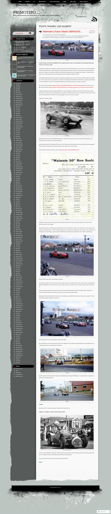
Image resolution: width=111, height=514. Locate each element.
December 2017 (19, 280)
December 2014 (19, 349)
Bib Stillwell (85, 35)
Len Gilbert (61, 37)
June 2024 (18, 132)
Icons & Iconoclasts (55, 1)
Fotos (64, 1)
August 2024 (18, 128)
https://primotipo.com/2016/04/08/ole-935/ (69, 150)
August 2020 (18, 220)
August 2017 (18, 288)
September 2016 (19, 309)
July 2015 (18, 336)
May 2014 (18, 362)
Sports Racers (42, 1)
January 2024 (19, 142)
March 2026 (18, 92)
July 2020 (18, 222)
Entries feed (18, 372)
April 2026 (18, 90)
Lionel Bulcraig (68, 37)
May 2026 (18, 88)
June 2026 (18, 86)
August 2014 (18, 357)
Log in (17, 370)
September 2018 (19, 263)
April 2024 (18, 136)
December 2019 (19, 235)
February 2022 (19, 185)
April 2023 (18, 159)
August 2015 (18, 334)
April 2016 (18, 318)
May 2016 (18, 317)
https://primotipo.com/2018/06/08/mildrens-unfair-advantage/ (66, 85)
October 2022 (19, 170)
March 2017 (18, 298)
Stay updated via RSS (81, 16)
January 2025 (19, 119)
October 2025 (19, 102)
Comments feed (19, 374)
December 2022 (19, 166)
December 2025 (19, 98)
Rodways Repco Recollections (26, 4)
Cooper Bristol (46, 37)
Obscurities (73, 1)
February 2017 (19, 299)
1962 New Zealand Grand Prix (52, 35)
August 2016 (18, 311)
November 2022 (19, 168)
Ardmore (69, 35)
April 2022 (18, 182)
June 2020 (18, 223)
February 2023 (19, 163)
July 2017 (18, 290)
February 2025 (19, 117)
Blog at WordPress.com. (55, 487)
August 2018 (18, 265)
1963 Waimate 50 (63, 35)
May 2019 (18, 248)
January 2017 (19, 301)
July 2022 (18, 176)
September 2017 (19, 286)
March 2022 (18, 183)
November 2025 (19, 100)
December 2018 (19, 258)
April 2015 (18, 341)
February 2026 (19, 94)
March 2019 (18, 252)
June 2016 (18, 315)
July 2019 (18, 244)
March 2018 (18, 275)
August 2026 (18, 83)
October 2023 (19, 147)
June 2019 (18, 246)
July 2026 (18, 85)
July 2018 (18, 267)
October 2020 (19, 216)
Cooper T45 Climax (54, 37)
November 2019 (19, 237)
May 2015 (18, 339)
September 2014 (19, 355)
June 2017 (18, 292)
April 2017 (18, 296)
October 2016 (19, 307)
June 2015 (18, 338)
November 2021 (19, 191)
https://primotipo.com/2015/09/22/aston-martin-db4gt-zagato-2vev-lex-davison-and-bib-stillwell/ (71, 87)
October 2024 (19, 125)
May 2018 (18, 271)
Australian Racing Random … (25, 71)
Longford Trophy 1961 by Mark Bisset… (24, 51)
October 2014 (19, 353)
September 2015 (19, 332)
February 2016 (19, 322)
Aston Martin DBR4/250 (77, 35)
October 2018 (19, 261)
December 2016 (19, 303)
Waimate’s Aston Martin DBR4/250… (63, 31)
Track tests (83, 4)
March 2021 (18, 206)
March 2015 (18, 343)
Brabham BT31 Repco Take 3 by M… (26, 75)
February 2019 (19, 254)
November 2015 (19, 328)
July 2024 (18, 130)
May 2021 (18, 202)
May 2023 (18, 157)
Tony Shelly (75, 37)
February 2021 (19, 208)
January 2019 (19, 256)
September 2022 (19, 172)
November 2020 (19, 214)
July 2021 (18, 199)
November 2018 (19, 260)
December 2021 (19, 189)
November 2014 (19, 351)
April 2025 (18, 113)
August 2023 (18, 151)
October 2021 (19, 193)
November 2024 (19, 123)
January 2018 (19, 279)
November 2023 (19, 145)
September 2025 (19, 104)
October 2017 (19, 284)
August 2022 (18, 174)
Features (27, 1)
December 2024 (19, 121)
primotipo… (26, 12)
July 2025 (18, 107)
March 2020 (18, 229)
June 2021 (18, 201)
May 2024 (18, 134)
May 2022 (18, 180)
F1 (34, 1)
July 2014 (18, 358)
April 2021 (18, 204)
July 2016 (18, 313)
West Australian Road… (22, 61)
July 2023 (18, 153)
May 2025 (18, 111)
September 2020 (19, 218)
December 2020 (19, 212)
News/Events (73, 4)
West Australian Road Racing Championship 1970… (22, 42)
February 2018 (19, 277)
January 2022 (19, 187)
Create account (19, 368)
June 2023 (18, 155)
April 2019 (18, 250)
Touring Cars (21, 6)
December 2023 (19, 144)
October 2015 (19, 330)
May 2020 (18, 225)
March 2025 (18, 115)
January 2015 (19, 347)
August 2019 (18, 242)
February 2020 (19, 231)
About (19, 1)
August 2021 (18, 197)
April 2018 (18, 273)
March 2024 (18, 138)
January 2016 (19, 324)
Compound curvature (61, 4)
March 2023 (18, 161)
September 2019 (19, 241)
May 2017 (18, 294)
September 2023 (19, 149)
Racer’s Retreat (84, 1)
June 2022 (18, 178)
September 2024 (19, 126)
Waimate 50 (80, 37)
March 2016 (18, 320)
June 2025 (18, 109)
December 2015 (19, 326)
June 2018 (18, 269)
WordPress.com (19, 376)
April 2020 (18, 227)
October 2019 (19, 239)
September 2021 (19, 195)
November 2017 (19, 282)
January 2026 (19, 96)
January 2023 (19, 164)
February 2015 (19, 345)
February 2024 (19, 140)
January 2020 (19, 233)
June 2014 (18, 360)
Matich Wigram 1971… (20, 49)
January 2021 (19, 210)
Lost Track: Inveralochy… (21, 47)
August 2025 (18, 105)
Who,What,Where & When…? (44, 4)
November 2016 (19, 305)
